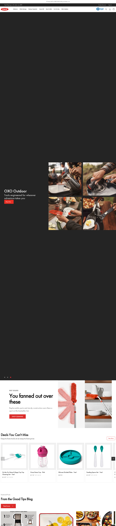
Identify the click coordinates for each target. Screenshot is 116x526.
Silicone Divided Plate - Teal (67, 472)
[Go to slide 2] (7, 377)
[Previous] (3, 459)
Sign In (110, 5)
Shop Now (8, 201)
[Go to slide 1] (4, 377)
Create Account (102, 5)
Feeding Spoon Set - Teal (94, 472)
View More (111, 438)
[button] (106, 9)
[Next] (113, 459)
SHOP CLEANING (17, 416)
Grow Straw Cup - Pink (37, 472)
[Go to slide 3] (10, 377)
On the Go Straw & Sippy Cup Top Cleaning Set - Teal (13, 473)
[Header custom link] (100, 9)
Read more (6, 506)
